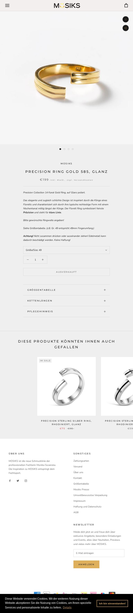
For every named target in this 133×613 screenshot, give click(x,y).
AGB (75, 512)
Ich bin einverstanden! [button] (112, 603)
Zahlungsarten (81, 461)
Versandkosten (83, 180)
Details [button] (67, 607)
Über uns (78, 472)
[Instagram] (26, 480)
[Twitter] (18, 480)
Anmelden (86, 564)
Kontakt (77, 478)
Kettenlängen (39, 300)
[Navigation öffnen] (7, 5)
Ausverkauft (66, 272)
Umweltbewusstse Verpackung (90, 495)
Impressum (79, 501)
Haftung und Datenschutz (87, 506)
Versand (77, 466)
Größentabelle (41, 289)
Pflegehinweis (40, 311)
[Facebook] (10, 480)
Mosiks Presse (81, 489)
